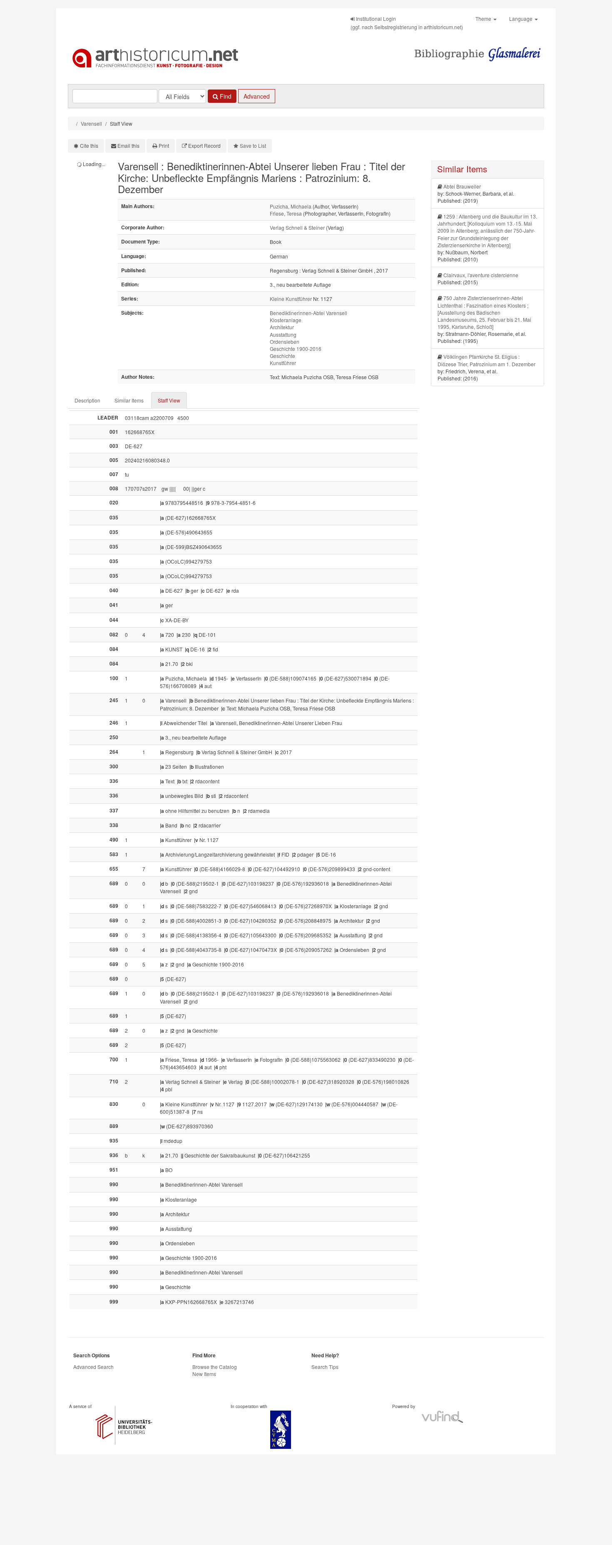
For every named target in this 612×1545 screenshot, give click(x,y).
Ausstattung (283, 334)
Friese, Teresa (286, 213)
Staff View (169, 400)
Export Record (204, 145)
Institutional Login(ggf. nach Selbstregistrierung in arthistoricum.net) (407, 22)
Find (224, 96)
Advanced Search (93, 1366)
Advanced (257, 96)
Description (87, 400)
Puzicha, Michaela (290, 206)
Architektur (282, 326)
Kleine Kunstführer (291, 298)
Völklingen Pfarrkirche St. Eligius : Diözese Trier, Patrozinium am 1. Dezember (486, 360)
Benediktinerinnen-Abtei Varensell (308, 312)
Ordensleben (284, 341)
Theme (484, 18)
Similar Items (129, 400)
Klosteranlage (285, 319)
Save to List (253, 145)
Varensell (91, 123)
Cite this (89, 145)
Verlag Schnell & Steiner (297, 227)
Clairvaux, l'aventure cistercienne (480, 274)
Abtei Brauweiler (462, 186)
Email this (128, 145)
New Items (204, 1373)
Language (521, 18)
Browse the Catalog (214, 1366)
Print (164, 145)
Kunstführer (283, 362)
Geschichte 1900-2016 (295, 348)
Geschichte (282, 355)
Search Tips (324, 1366)
